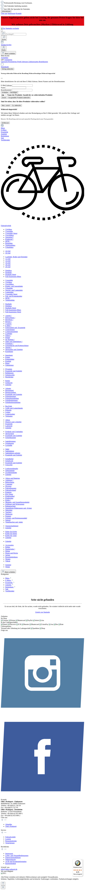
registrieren (8, 60)
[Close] (3, 887)
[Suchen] (3, 33)
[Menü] (2, 30)
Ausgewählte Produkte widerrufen (19, 97)
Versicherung (9, 843)
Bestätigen (13, 92)
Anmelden (4, 58)
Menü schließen (10, 53)
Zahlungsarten (33, 62)
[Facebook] (42, 798)
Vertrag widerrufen (7, 69)
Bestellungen (43, 62)
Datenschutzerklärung (13, 857)
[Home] (42, 125)
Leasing (8, 839)
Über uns (4, 13)
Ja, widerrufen (16, 105)
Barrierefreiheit (10, 863)
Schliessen (5, 123)
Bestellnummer (6, 90)
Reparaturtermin (11, 841)
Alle (3, 95)
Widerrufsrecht (10, 859)
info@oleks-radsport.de (9, 869)
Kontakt (18, 13)
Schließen (5, 92)
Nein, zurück (6, 105)
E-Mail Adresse (6, 85)
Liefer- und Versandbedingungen (16, 855)
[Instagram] (42, 714)
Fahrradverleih (10, 837)
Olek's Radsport (10, 826)
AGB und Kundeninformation (15, 861)
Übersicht (4, 62)
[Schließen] (2, 78)
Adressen (24, 62)
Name (3, 88)
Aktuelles (8, 824)
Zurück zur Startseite (42, 612)
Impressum (11, 13)
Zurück (4, 97)
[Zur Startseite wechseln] (10, 28)
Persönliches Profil (14, 62)
